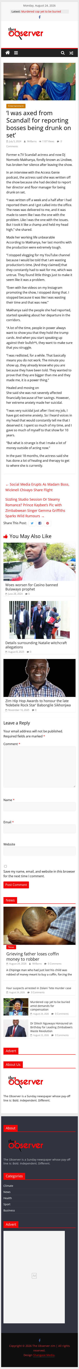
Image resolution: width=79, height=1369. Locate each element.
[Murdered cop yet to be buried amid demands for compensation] (15, 1000)
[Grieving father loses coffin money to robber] (39, 909)
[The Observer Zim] (7, 53)
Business (9, 1210)
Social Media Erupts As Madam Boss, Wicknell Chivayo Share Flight (37, 487)
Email (8, 822)
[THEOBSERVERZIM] (25, 1073)
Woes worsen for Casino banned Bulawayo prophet (31, 587)
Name (9, 800)
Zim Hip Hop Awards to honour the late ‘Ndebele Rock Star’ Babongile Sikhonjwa (38, 702)
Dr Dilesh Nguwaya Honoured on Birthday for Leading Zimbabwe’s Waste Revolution (51, 1027)
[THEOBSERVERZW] (25, 1136)
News (11, 947)
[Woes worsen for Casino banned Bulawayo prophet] (39, 545)
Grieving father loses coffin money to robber (32, 956)
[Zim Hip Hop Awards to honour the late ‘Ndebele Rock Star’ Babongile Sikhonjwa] (39, 661)
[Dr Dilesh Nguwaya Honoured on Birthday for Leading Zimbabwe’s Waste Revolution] (15, 1021)
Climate (8, 1186)
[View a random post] (71, 53)
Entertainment (16, 105)
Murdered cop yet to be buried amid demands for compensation (42, 13)
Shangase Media (43, 1355)
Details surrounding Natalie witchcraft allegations (36, 644)
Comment (11, 744)
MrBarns (32, 141)
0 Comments (54, 963)
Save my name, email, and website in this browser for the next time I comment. (39, 873)
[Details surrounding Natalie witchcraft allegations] (39, 603)
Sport (6, 1204)
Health (7, 1198)
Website (9, 844)
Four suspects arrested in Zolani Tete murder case (38, 988)
